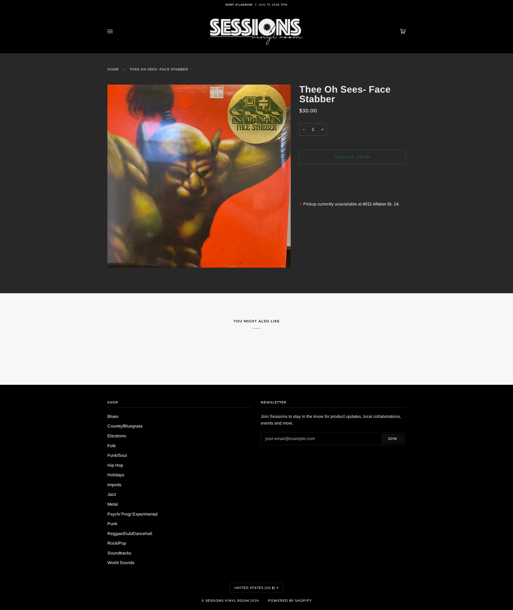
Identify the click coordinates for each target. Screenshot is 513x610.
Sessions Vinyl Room (227, 601)
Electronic (116, 436)
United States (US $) (254, 588)
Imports (114, 484)
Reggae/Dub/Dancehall (129, 533)
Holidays (115, 475)
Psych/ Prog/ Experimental (132, 514)
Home (113, 69)
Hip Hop (115, 465)
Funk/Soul (117, 455)
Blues (112, 416)
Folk (111, 445)
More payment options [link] (320, 190)
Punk (112, 523)
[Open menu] (115, 31)
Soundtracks (119, 553)
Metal (112, 504)
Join (392, 439)
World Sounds (120, 562)
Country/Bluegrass (125, 426)
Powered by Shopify (290, 601)
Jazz (111, 494)
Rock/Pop (116, 543)
